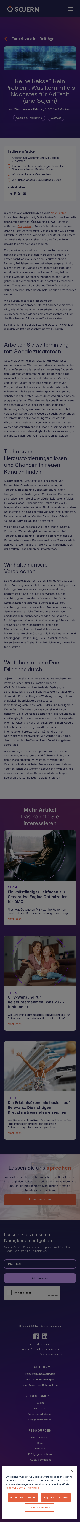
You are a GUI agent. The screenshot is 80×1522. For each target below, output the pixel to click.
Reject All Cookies (56, 1497)
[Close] (72, 1471)
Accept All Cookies (23, 1497)
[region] (39, 1492)
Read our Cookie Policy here (22, 1487)
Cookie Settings (39, 1507)
